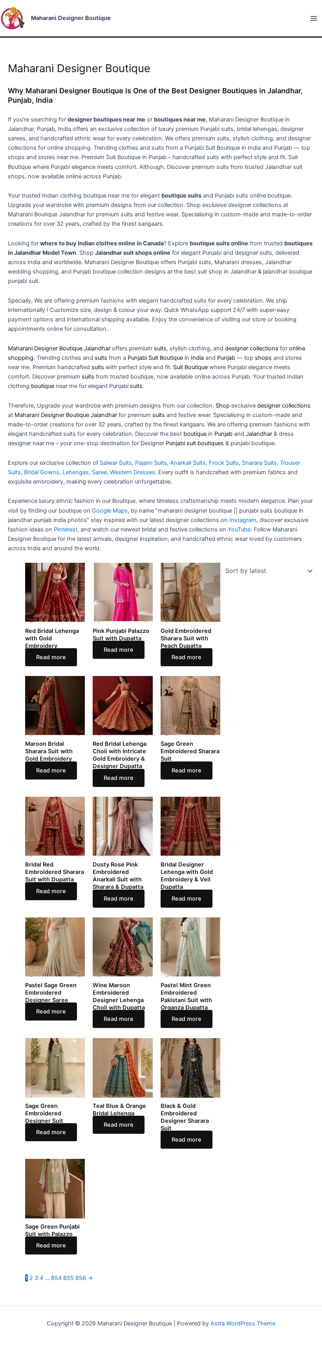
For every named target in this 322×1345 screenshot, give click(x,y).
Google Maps (110, 510)
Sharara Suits (259, 462)
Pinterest (65, 529)
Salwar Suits (116, 462)
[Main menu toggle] (314, 18)
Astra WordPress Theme (242, 1323)
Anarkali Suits (188, 462)
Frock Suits (224, 462)
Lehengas (75, 472)
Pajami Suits (151, 462)
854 (56, 1278)
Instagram (242, 520)
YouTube (239, 529)
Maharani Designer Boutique (71, 18)
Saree (99, 472)
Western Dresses (132, 472)
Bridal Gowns (41, 472)
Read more (51, 657)
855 (68, 1278)
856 (80, 1278)
